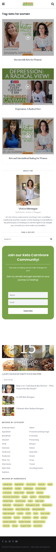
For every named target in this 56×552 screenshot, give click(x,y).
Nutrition (27, 104)
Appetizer (6, 431)
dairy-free (19, 493)
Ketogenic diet (32, 505)
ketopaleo (47, 505)
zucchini (38, 526)
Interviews (27, 55)
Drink (4, 444)
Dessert (5, 440)
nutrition (26, 517)
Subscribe (28, 311)
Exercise (5, 448)
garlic (33, 497)
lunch (16, 517)
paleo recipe (24, 522)
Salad (32, 448)
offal (36, 517)
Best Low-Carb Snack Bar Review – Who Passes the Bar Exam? (35, 387)
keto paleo (8, 509)
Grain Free (7, 501)
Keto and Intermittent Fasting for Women (28, 158)
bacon (42, 484)
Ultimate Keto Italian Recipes (30, 408)
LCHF (28, 513)
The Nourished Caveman (18, 547)
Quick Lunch (39, 522)
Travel (32, 464)
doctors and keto (11, 497)
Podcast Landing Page (39, 431)
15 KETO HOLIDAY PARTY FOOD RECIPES (21, 374)
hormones (20, 501)
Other (31, 427)
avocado (31, 484)
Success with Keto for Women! (28, 59)
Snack (32, 456)
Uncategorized (36, 468)
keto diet (39, 501)
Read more (8, 380)
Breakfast (6, 435)
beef (50, 484)
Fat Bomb (6, 452)
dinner (40, 493)
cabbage (28, 488)
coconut (7, 493)
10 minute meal (8, 427)
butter (18, 488)
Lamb (20, 513)
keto (30, 501)
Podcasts (33, 435)
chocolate (40, 488)
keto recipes (8, 513)
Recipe (6, 368)
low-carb (45, 513)
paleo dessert (9, 522)
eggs (24, 497)
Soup (31, 460)
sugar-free (25, 526)
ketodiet (6, 505)
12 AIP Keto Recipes (25, 397)
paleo (44, 517)
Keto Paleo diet (22, 509)
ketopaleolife (38, 509)
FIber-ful (6, 460)
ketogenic (18, 505)
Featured (6, 456)
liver (36, 513)
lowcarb (7, 517)
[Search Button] (51, 239)
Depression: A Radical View (28, 109)
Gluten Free (44, 497)
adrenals (7, 484)
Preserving (34, 440)
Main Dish (6, 468)
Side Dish (33, 452)
